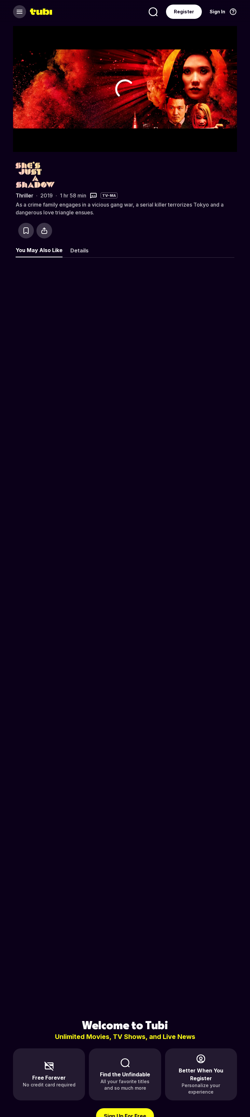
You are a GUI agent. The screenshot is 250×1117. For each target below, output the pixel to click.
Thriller (24, 195)
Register (184, 11)
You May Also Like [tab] (39, 250)
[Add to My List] (26, 230)
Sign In (217, 11)
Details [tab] (79, 250)
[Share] (44, 230)
